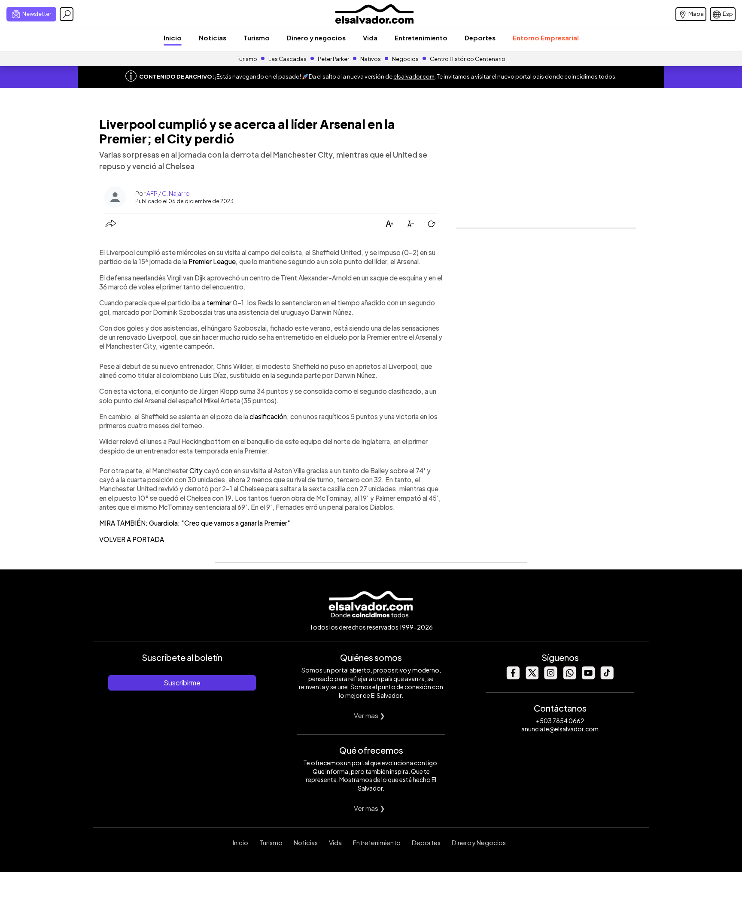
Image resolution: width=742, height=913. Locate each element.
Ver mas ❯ (369, 715)
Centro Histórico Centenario (467, 58)
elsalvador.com (414, 76)
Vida (370, 37)
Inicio (173, 37)
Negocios (405, 58)
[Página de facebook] (513, 677)
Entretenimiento (421, 37)
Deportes (480, 37)
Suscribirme (182, 682)
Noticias (212, 37)
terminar (220, 302)
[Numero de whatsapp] (569, 677)
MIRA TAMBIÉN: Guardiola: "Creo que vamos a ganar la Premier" (194, 523)
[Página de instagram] (550, 677)
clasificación (268, 416)
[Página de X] (531, 677)
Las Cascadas (287, 58)
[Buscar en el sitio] (66, 14)
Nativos (370, 58)
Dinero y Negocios (479, 842)
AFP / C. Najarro (168, 193)
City (196, 470)
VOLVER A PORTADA (131, 539)
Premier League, (212, 261)
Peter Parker (334, 58)
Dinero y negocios (316, 37)
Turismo (256, 37)
